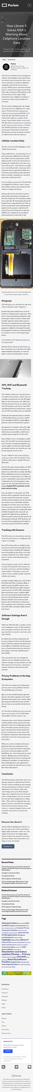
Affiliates (4, 1000)
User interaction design (6, 967)
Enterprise (5, 993)
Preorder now (8, 846)
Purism (13, 64)
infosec (20, 937)
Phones (17, 51)
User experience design (24, 964)
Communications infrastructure (9, 928)
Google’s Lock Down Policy (11, 873)
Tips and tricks (25, 962)
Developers (5, 996)
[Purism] (6, 70)
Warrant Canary (6, 1033)
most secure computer (22, 945)
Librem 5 (19, 49)
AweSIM (23, 923)
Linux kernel (21, 942)
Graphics (16, 937)
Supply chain (15, 961)
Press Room (5, 989)
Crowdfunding (5, 933)
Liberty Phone (15, 940)
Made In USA (27, 942)
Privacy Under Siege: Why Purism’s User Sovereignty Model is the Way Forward (15, 882)
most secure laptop (8, 947)
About (4, 59)
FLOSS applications (9, 934)
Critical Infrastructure (22, 930)
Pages (3, 1004)
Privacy (22, 51)
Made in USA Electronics (9, 944)
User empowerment (10, 964)
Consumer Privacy (23, 928)
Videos (13, 967)
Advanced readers (9, 922)
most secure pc (18, 947)
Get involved (5, 1029)
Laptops (6, 939)
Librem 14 (14, 942)
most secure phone (8, 51)
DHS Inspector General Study (11, 878)
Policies (4, 1026)
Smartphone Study (8, 876)
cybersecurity (23, 932)
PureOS (3, 732)
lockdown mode (11, 182)
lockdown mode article (14, 564)
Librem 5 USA (6, 942)
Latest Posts (11, 59)
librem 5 (24, 939)
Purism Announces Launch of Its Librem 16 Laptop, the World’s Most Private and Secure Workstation (16, 868)
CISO (27, 925)
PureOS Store (5, 748)
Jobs (3, 1022)
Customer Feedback (13, 932)
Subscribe (8, 1051)
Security (25, 49)
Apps (19, 923)
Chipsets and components (17, 925)
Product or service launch (9, 957)
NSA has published (11, 75)
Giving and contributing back (13, 936)
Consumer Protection (9, 930)
